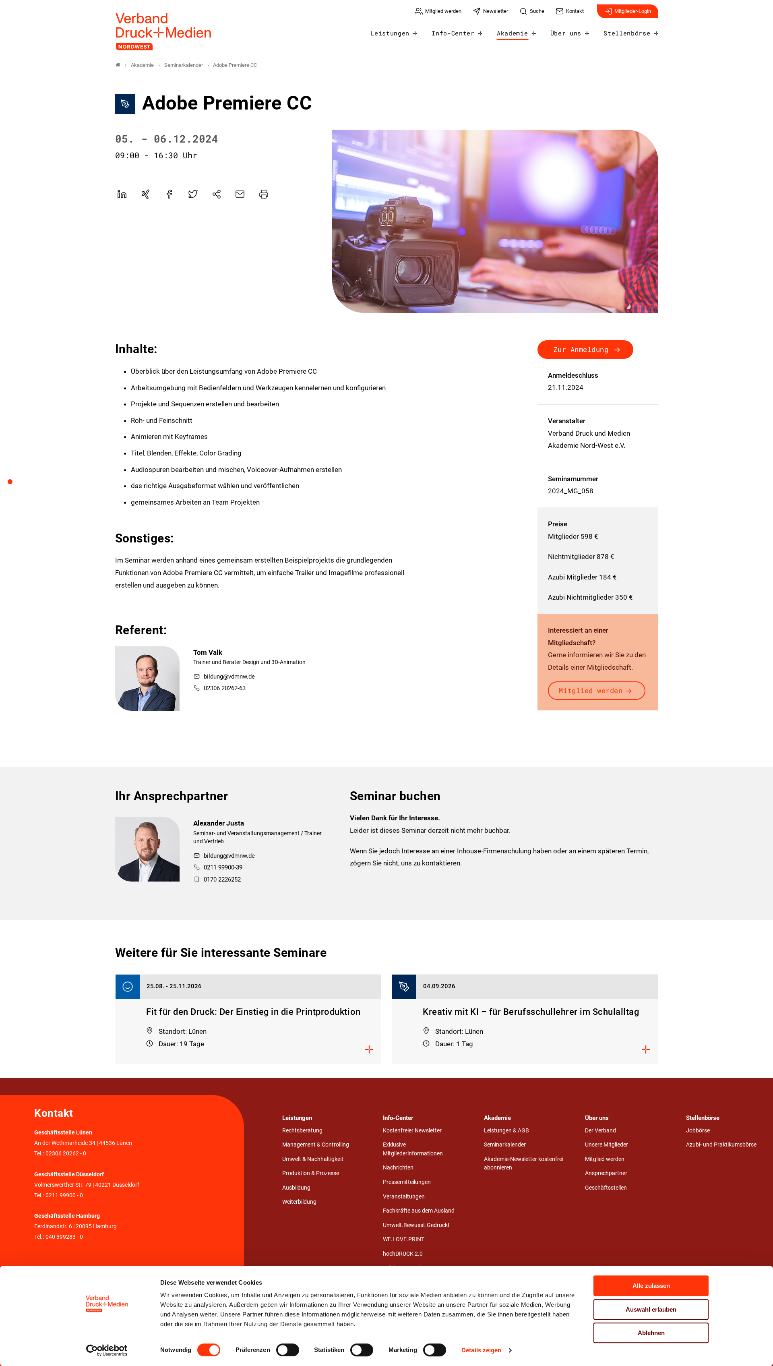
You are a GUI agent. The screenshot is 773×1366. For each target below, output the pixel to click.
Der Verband (600, 1130)
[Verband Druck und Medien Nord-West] (118, 65)
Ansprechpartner (606, 1173)
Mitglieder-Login (632, 11)
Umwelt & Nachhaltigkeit (312, 1159)
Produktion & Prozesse (310, 1173)
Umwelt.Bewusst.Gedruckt (416, 1225)
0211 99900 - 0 (64, 1195)
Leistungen (389, 33)
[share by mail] (240, 194)
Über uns (565, 33)
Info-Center (453, 33)
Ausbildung (296, 1187)
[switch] (287, 1349)
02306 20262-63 (225, 688)
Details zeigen (481, 1350)
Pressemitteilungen (407, 1182)
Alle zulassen (651, 1285)
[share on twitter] (193, 194)
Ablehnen (651, 1332)
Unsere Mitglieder (606, 1144)
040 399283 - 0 (64, 1237)
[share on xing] (145, 194)
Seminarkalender (505, 1144)
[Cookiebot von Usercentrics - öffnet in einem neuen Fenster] (107, 1350)
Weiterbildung (299, 1201)
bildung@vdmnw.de (229, 676)
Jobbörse (698, 1130)
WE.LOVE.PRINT (403, 1239)
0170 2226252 (222, 879)
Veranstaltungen (404, 1196)
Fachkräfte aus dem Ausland (419, 1210)
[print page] (264, 194)
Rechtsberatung (302, 1130)
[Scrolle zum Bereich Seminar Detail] (14, 484)
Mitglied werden (590, 690)
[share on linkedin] (122, 194)
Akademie (512, 33)
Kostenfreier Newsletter (412, 1130)
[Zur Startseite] (164, 31)
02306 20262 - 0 (65, 1153)
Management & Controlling (315, 1144)
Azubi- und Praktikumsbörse (721, 1144)
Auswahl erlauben (651, 1309)
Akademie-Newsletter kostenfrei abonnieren (523, 1163)
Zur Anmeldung (581, 349)
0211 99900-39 (223, 867)
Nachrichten (398, 1167)
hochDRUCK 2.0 (403, 1253)
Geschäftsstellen (606, 1187)
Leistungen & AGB (506, 1130)
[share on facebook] (169, 194)
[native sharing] (216, 194)
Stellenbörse (627, 33)
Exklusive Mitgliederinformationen (413, 1149)
